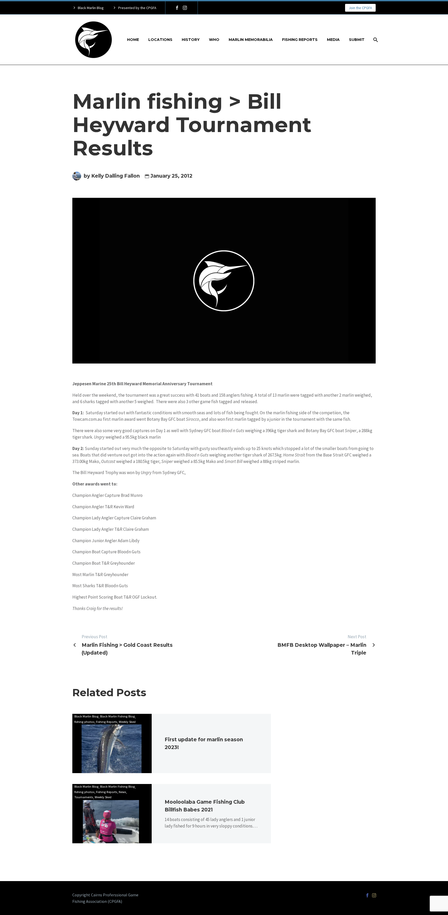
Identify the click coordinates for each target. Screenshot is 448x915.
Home (133, 39)
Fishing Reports (300, 39)
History (191, 39)
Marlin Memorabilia (251, 39)
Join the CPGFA (360, 7)
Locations (160, 39)
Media (333, 39)
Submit (357, 39)
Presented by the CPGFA (137, 7)
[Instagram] (185, 8)
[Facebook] (177, 8)
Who (214, 39)
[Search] (375, 40)
